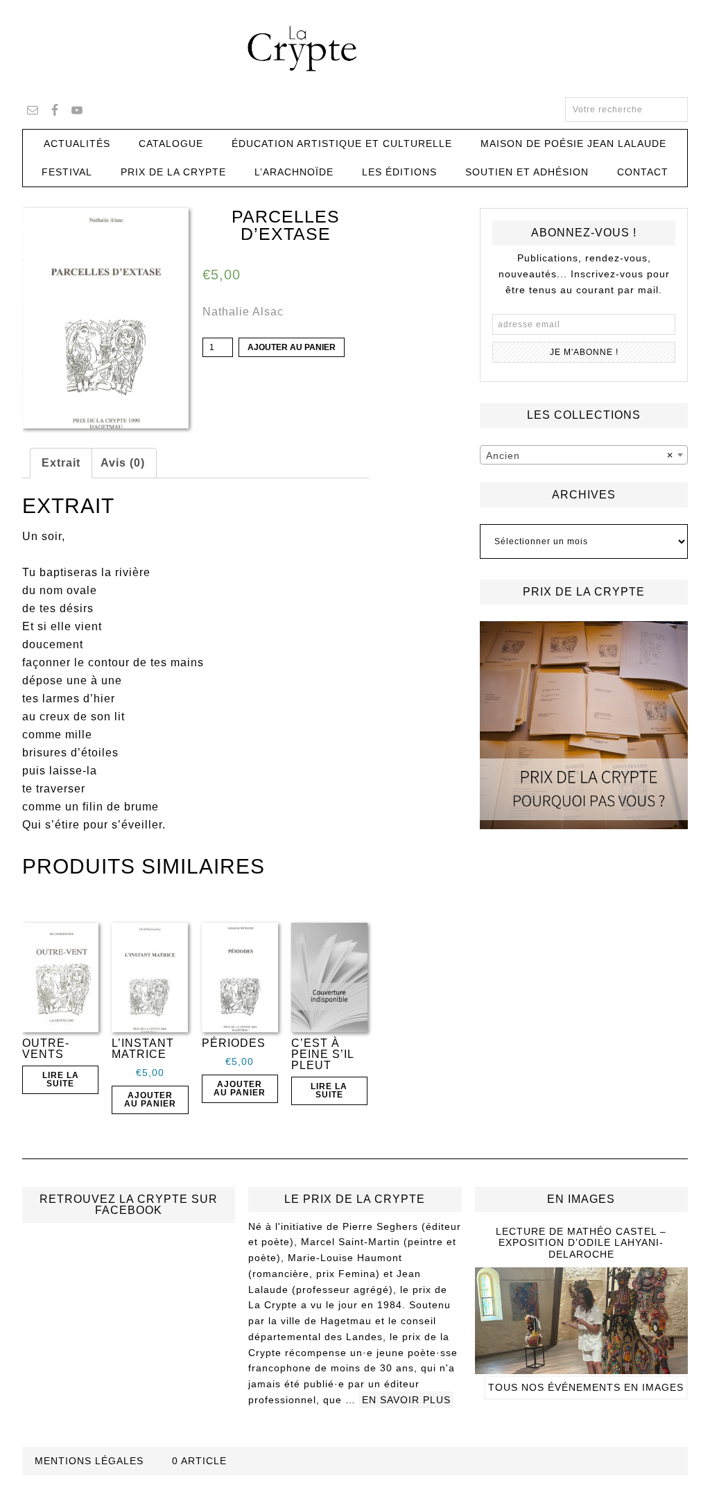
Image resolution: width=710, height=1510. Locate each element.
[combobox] (584, 455)
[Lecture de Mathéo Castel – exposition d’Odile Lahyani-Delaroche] (581, 1367)
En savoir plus (406, 1399)
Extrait (61, 463)
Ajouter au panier (292, 347)
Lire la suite (60, 1079)
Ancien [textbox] (579, 455)
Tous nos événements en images (586, 1387)
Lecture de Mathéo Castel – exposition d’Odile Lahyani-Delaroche (581, 1243)
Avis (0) (123, 463)
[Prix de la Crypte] (584, 725)
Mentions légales (89, 1460)
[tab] (61, 463)
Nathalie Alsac (243, 312)
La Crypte (355, 48)
